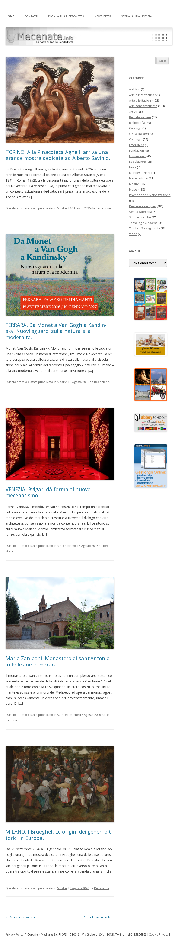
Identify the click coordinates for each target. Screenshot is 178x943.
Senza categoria (140, 212)
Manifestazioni (139, 173)
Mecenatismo (66, 546)
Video (133, 234)
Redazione (103, 208)
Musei (133, 189)
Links (132, 167)
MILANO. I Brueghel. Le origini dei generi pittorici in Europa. (59, 834)
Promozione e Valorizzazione (150, 195)
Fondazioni (137, 150)
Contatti (31, 16)
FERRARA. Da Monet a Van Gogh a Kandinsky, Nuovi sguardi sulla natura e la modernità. (56, 331)
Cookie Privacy (158, 935)
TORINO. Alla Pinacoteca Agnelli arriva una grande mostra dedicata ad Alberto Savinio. (58, 154)
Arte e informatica (141, 95)
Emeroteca (136, 145)
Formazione (137, 156)
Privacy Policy (14, 935)
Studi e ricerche (68, 715)
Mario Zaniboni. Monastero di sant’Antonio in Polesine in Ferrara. (58, 661)
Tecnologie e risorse (143, 223)
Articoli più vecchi (20, 917)
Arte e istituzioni (140, 100)
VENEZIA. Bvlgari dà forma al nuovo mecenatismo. (48, 492)
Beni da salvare (140, 117)
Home (10, 16)
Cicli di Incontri (139, 134)
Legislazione (138, 161)
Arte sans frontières (143, 106)
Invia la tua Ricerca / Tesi (66, 16)
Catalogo (135, 128)
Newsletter (103, 16)
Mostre (62, 208)
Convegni (135, 139)
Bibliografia (137, 123)
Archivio (134, 89)
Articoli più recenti (98, 917)
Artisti (133, 111)
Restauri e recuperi (142, 206)
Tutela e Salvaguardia (144, 228)
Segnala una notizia (136, 16)
